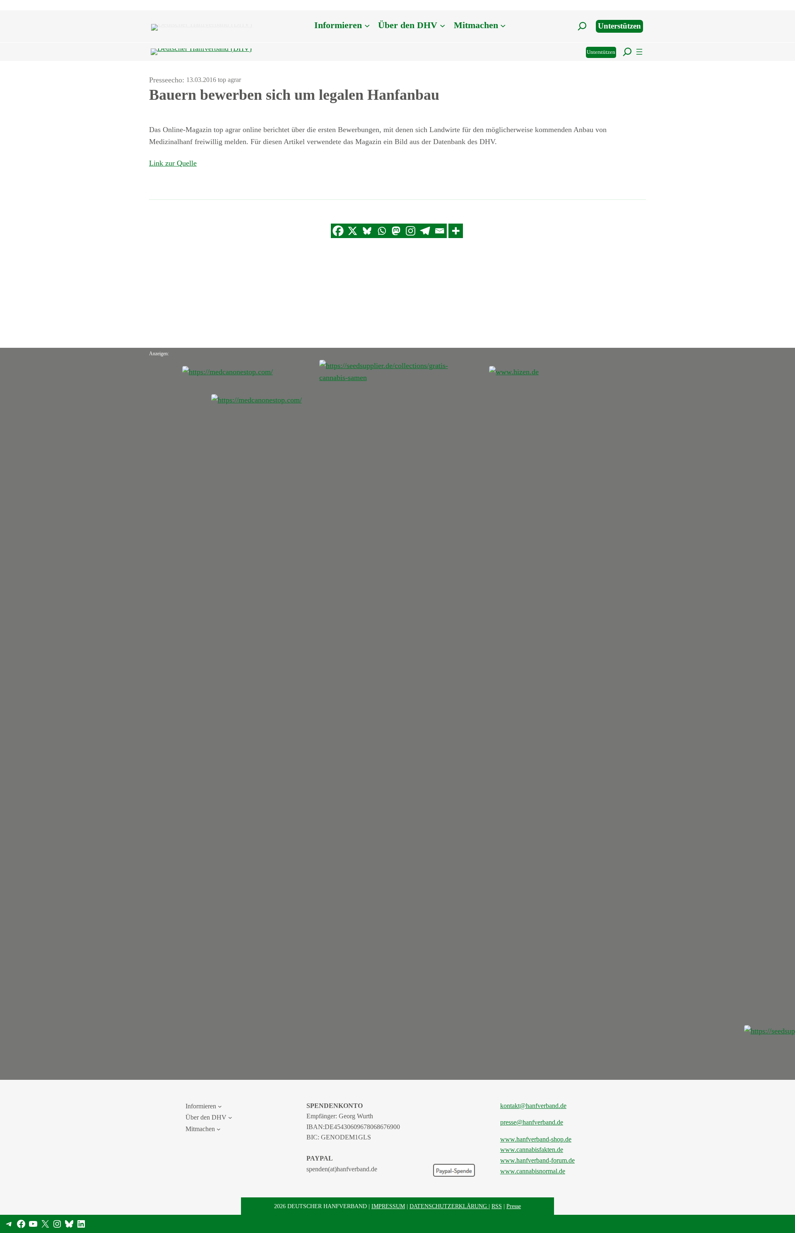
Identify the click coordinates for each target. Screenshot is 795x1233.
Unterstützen (619, 26)
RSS (496, 1206)
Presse (513, 1206)
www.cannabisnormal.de (532, 1171)
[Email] (439, 231)
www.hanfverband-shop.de (535, 1139)
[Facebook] (338, 231)
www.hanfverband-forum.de (537, 1160)
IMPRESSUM (388, 1206)
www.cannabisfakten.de (531, 1149)
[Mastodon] (396, 231)
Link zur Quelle (173, 163)
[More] (456, 231)
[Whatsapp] (381, 231)
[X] (352, 231)
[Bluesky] (367, 231)
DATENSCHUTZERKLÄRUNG (449, 1206)
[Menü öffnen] (639, 52)
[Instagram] (410, 231)
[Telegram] (425, 231)
